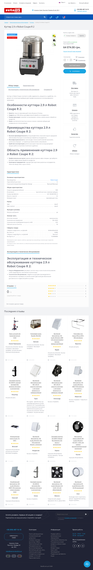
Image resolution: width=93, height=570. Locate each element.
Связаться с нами (14, 537)
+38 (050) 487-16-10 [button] (13, 530)
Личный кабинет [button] (84, 3)
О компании (7, 3)
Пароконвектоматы (34, 558)
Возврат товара (55, 548)
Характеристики (28, 86)
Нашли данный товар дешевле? (72, 51)
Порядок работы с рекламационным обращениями (56, 536)
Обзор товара (13, 86)
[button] (46, 10)
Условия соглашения (25, 3)
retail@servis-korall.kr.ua (14, 551)
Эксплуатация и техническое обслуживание (23, 90)
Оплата (15, 3)
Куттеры (32, 22)
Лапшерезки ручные (35, 546)
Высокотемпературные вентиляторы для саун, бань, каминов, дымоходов (37, 550)
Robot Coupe (54, 180)
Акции (52, 556)
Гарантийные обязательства (59, 540)
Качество (74, 134)
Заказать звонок (82, 11)
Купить (82, 35)
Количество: (67, 57)
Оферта (35, 3)
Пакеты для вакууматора (36, 534)
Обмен (74, 151)
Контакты (42, 3)
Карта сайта (54, 550)
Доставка (74, 88)
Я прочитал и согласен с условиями (70, 518)
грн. (71, 3)
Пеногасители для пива (35, 544)
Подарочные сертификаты (58, 554)
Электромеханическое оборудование (19, 22)
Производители (55, 552)
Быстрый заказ (74, 65)
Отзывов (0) (48, 90)
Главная (6, 22)
